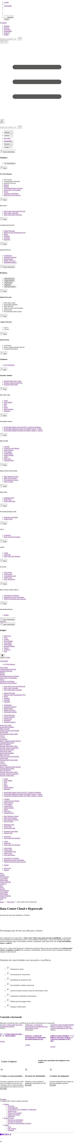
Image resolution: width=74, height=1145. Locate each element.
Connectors (7, 535)
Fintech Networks (9, 231)
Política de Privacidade (15, 1113)
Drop (5, 404)
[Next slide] (71, 1036)
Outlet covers (8, 577)
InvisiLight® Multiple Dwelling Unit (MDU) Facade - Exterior (23, 429)
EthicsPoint (11, 1116)
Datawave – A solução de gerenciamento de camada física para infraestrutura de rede (35, 1037)
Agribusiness (8, 255)
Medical (6, 185)
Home (2, 902)
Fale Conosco (12, 1128)
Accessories (3, 739)
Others (6, 457)
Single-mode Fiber (9, 501)
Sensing (6, 186)
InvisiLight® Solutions (7, 727)
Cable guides (8, 572)
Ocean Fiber (7, 499)
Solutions (7, 26)
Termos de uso (12, 1111)
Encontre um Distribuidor (15, 1120)
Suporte (6, 1125)
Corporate (7, 238)
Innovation (7, 29)
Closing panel (8, 574)
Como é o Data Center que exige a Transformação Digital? (11, 1035)
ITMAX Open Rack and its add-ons (15, 599)
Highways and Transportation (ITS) (15, 232)
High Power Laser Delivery (12, 195)
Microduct (7, 411)
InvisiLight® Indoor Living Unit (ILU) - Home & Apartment (22, 427)
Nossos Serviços (9, 1118)
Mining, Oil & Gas (9, 261)
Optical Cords (8, 519)
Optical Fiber (4, 732)
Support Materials (9, 646)
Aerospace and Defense (11, 193)
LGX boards (8, 452)
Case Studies (8, 643)
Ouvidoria (11, 1130)
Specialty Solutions (10, 286)
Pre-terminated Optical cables (9, 734)
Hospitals (7, 236)
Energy (6, 192)
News (5, 637)
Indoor (6, 407)
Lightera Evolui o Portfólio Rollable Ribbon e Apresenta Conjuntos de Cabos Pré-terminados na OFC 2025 (62, 1038)
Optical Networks (9, 278)
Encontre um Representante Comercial (19, 1123)
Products (6, 28)
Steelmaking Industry (10, 262)
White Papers (8, 644)
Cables (6, 553)
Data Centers (4, 667)
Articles (6, 639)
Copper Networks (9, 280)
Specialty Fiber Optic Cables (12, 381)
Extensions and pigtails (11, 517)
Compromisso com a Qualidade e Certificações (22, 1109)
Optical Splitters (9, 455)
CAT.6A (2, 737)
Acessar (2, 1041)
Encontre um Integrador (15, 1121)
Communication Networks (8, 669)
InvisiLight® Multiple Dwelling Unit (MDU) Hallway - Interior (23, 430)
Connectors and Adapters (11, 448)
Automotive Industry (10, 257)
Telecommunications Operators (13, 188)
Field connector (8, 450)
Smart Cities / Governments (12, 190)
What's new (7, 636)
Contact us (7, 649)
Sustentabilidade (13, 1108)
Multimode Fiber (9, 498)
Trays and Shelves (9, 579)
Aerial (6, 400)
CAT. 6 (2, 736)
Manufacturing (8, 259)
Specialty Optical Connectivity (13, 383)
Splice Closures (8, 481)
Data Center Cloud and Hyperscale (14, 211)
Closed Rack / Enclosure (11, 595)
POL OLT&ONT (9, 365)
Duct (5, 406)
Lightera (6, 1104)
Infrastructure (8, 282)
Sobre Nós (11, 1106)
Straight (6, 615)
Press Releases (8, 641)
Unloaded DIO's (9, 460)
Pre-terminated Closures (11, 480)
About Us (7, 33)
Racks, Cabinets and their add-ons (10, 741)
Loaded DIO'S (8, 453)
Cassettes (6, 446)
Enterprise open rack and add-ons (14, 597)
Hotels (6, 234)
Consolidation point (10, 576)
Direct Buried (8, 402)
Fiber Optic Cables (5, 725)
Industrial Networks (6, 671)
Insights (6, 34)
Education (7, 239)
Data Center (10, 902)
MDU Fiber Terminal (10, 478)
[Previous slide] (3, 1036)
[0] (2, 122)
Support (6, 648)
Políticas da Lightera (14, 1115)
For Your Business (10, 163)
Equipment (8, 284)
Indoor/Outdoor (8, 409)
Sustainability (8, 31)
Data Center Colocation (11, 213)
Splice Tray (7, 459)
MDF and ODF (5, 729)
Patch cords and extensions (12, 537)
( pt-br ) (7, 19)
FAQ (5, 651)
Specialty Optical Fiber (11, 384)
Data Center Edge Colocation (13, 215)
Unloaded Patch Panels (7, 742)
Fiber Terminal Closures (11, 476)
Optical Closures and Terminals (9, 730)
